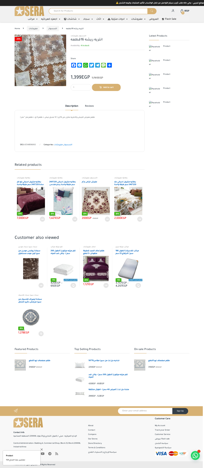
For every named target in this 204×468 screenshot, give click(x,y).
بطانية (27, 178)
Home (17, 28)
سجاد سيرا (33, 247)
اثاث (98, 19)
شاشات (72, 19)
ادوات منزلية (118, 19)
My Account (160, 425)
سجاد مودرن (23, 247)
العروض (154, 19)
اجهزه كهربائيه (49, 19)
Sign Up (180, 411)
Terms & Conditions (96, 448)
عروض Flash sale (162, 439)
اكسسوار (53, 28)
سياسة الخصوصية (163, 448)
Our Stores (93, 439)
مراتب (31, 19)
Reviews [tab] (89, 106)
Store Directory (95, 443)
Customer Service (162, 434)
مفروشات (136, 19)
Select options (73, 285)
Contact (91, 430)
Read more (42, 219)
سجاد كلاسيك (23, 295)
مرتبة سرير (120, 247)
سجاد (86, 19)
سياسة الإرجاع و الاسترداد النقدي (102, 452)
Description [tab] (71, 106)
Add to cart (108, 87)
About (90, 425)
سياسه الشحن (161, 443)
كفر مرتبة (59, 247)
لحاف (94, 247)
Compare (92, 434)
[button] (63, 38)
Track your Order (162, 430)
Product (9, 456)
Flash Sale (170, 19)
